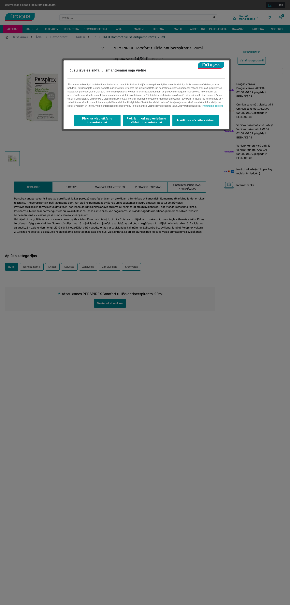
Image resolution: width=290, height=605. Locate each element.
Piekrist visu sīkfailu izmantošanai (97, 120)
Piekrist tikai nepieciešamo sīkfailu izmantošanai (146, 120)
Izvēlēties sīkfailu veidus (195, 120)
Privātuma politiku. (212, 105)
